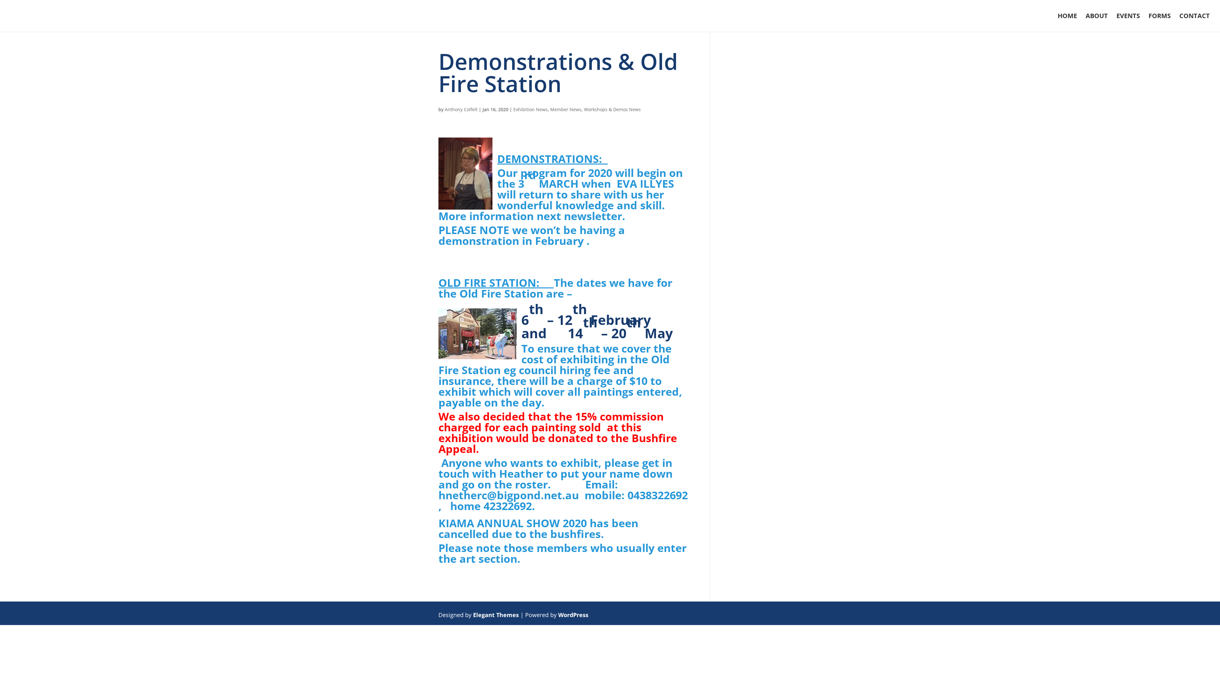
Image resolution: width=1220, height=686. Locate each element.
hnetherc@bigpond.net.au (508, 495)
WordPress (573, 615)
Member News (565, 109)
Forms (1160, 17)
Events (1128, 17)
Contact (1194, 17)
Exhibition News (530, 109)
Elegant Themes (496, 615)
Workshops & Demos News (612, 109)
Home (1067, 17)
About (1097, 17)
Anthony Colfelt (461, 109)
